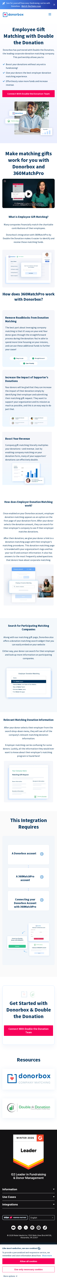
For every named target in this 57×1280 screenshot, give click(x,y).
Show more (47, 1255)
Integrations (10, 1204)
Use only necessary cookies (28, 1269)
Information (9, 1189)
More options (9, 1276)
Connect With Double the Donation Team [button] (28, 93)
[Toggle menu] (50, 14)
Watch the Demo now (31, 6)
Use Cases (9, 1196)
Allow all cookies (28, 1261)
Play (28, 194)
